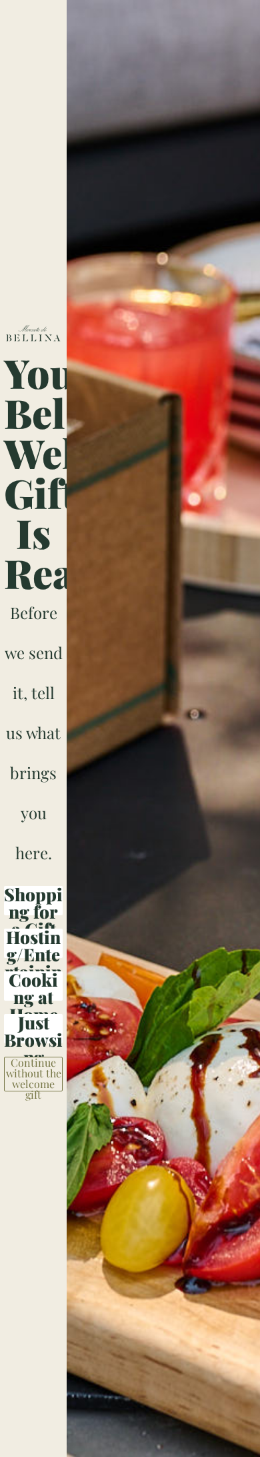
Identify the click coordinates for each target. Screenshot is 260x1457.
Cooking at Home (33, 986)
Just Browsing (33, 1028)
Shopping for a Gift (33, 900)
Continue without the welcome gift (33, 1074)
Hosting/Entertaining (33, 943)
